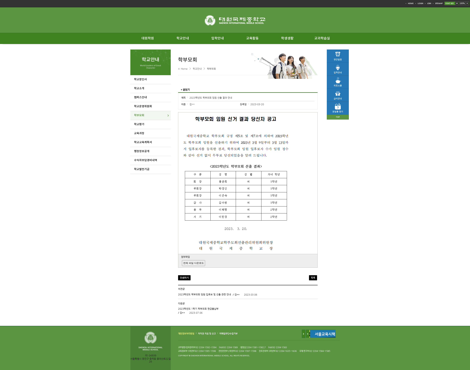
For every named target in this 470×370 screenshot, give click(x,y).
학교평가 (139, 124)
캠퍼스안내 (140, 97)
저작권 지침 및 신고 (207, 333)
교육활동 (252, 38)
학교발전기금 (141, 169)
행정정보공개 (141, 151)
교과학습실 (322, 38)
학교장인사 (140, 79)
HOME (411, 3)
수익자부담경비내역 (145, 160)
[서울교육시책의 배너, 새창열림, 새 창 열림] (325, 331)
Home (184, 68)
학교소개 (139, 88)
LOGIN (420, 3)
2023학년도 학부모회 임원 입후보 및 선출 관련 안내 (204, 294)
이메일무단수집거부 (228, 333)
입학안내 (217, 38)
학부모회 (139, 115)
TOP (338, 117)
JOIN (429, 3)
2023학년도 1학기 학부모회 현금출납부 (198, 308)
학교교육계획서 (143, 142)
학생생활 (287, 38)
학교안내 (182, 38)
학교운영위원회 (143, 106)
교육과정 (139, 133)
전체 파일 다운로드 (193, 263)
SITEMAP (439, 3)
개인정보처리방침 (186, 333)
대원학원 (148, 38)
